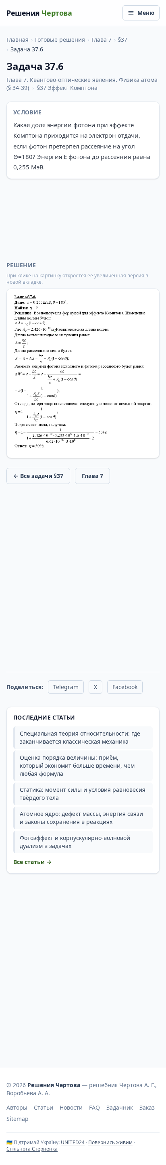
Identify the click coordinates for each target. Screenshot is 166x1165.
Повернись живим (110, 1142)
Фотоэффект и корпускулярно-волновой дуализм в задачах (75, 842)
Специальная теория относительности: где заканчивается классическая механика (80, 737)
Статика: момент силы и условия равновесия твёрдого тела (82, 793)
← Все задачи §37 (38, 476)
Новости (71, 1107)
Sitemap (17, 1118)
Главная (17, 39)
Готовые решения (60, 39)
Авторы (16, 1107)
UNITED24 (73, 1142)
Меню (145, 12)
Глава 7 (101, 39)
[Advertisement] (83, 220)
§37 (122, 39)
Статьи (43, 1107)
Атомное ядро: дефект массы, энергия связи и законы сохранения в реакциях (81, 817)
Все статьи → (32, 862)
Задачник (119, 1107)
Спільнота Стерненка (32, 1148)
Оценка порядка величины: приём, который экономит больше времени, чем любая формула (77, 765)
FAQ (94, 1107)
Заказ (147, 1107)
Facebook (124, 687)
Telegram (66, 687)
